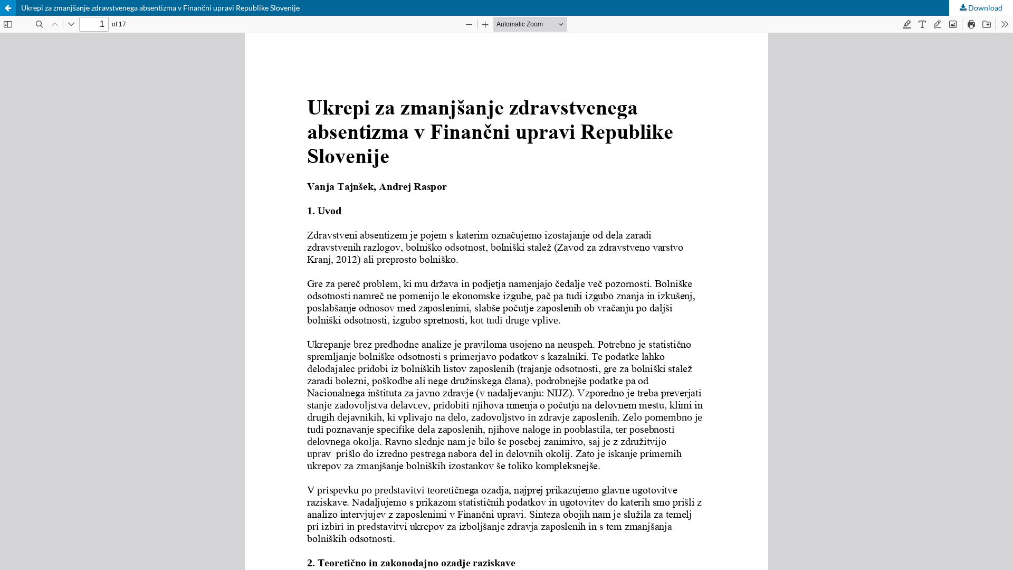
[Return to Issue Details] (8, 8)
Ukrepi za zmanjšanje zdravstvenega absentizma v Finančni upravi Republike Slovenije (160, 7)
